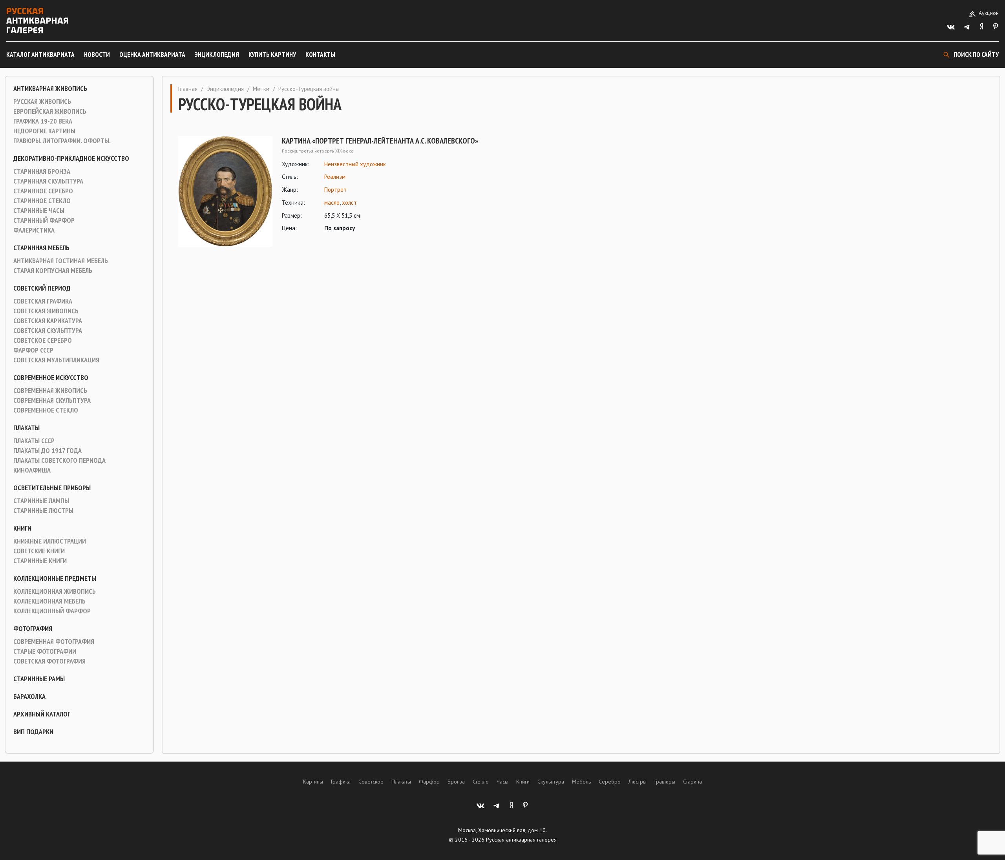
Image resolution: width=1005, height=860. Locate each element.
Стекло (481, 781)
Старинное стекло (42, 201)
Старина (692, 781)
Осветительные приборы (52, 488)
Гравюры (664, 781)
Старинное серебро (43, 191)
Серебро (610, 781)
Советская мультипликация (56, 360)
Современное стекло (45, 410)
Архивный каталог (41, 714)
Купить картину (272, 54)
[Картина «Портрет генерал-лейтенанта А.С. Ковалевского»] (225, 191)
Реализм (334, 176)
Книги (22, 528)
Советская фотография (49, 661)
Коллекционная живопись (54, 591)
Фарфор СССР (33, 350)
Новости (97, 54)
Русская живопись (42, 101)
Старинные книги (40, 561)
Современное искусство (50, 378)
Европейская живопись (49, 111)
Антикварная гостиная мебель (60, 261)
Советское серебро (42, 340)
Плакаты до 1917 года (47, 451)
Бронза (456, 781)
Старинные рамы (39, 679)
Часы (502, 781)
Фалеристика (34, 230)
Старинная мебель (41, 248)
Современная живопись (50, 391)
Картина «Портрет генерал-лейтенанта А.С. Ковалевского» (380, 140)
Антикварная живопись (50, 89)
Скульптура (550, 781)
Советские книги (39, 551)
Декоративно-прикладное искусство (71, 158)
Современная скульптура (52, 400)
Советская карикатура (47, 321)
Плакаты (26, 428)
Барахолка (29, 696)
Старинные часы (38, 211)
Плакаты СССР (34, 441)
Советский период (42, 288)
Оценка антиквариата (152, 54)
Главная (187, 89)
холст (349, 202)
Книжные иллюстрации (49, 541)
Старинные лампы (41, 501)
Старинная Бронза (41, 171)
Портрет (335, 189)
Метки (261, 89)
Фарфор (429, 781)
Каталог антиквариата (40, 54)
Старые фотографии (44, 651)
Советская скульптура (47, 331)
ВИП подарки (33, 732)
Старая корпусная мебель (52, 271)
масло (332, 202)
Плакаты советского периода (59, 460)
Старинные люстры (43, 511)
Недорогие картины (44, 131)
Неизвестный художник (355, 164)
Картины (313, 781)
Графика (341, 781)
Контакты (320, 54)
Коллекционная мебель (49, 601)
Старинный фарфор (44, 220)
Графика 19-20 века (42, 121)
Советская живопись (46, 311)
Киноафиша (32, 470)
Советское (371, 781)
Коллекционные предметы (54, 578)
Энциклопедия (217, 54)
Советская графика (42, 301)
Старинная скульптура (48, 181)
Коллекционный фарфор (52, 611)
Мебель (581, 781)
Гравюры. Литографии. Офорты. (62, 141)
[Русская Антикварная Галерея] (37, 20)
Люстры (638, 781)
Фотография (32, 629)
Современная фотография (53, 641)
